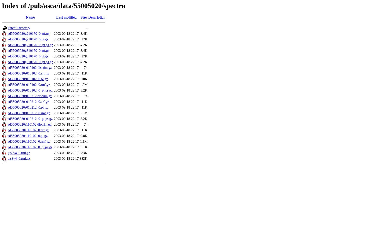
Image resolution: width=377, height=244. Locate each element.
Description (96, 17)
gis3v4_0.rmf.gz (19, 158)
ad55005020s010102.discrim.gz (30, 67)
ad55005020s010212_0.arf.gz (28, 102)
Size (84, 17)
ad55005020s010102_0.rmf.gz (29, 85)
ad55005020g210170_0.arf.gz (28, 33)
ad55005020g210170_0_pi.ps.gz (30, 45)
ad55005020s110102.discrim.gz (29, 124)
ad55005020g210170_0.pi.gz (28, 39)
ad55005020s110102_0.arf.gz (28, 130)
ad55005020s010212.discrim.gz (30, 96)
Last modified (66, 17)
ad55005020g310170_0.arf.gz (28, 50)
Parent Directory (19, 28)
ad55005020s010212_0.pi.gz (28, 107)
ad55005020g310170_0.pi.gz (28, 56)
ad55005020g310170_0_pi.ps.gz (30, 62)
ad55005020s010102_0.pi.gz (28, 79)
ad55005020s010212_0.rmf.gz (29, 113)
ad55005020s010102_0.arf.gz (28, 73)
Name (30, 17)
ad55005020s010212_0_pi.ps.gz (30, 119)
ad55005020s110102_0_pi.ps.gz (30, 147)
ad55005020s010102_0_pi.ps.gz (30, 90)
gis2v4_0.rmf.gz (19, 153)
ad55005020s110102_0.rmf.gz (29, 141)
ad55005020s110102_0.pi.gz (28, 136)
